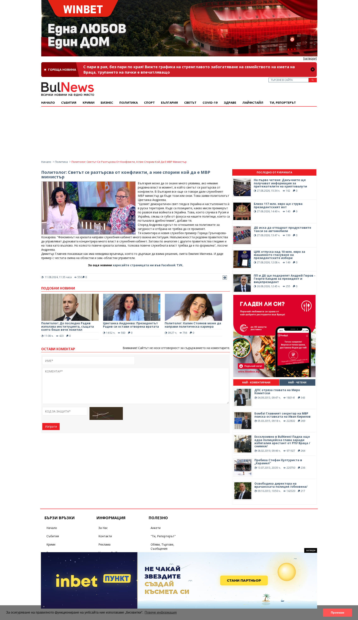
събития (68, 102)
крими (88, 102)
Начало (48, 102)
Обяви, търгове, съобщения (162, 546)
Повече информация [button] (161, 612)
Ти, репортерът (283, 102)
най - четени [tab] (297, 382)
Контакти (105, 536)
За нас (103, 528)
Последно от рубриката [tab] (274, 172)
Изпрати (51, 426)
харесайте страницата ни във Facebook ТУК (147, 265)
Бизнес (107, 102)
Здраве (230, 102)
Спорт (149, 102)
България (169, 102)
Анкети (156, 528)
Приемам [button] (337, 612)
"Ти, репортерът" (163, 536)
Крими (50, 544)
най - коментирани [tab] (256, 382)
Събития (52, 536)
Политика (128, 102)
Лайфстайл (252, 102)
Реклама (104, 544)
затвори (311, 550)
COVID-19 (210, 102)
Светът (190, 102)
